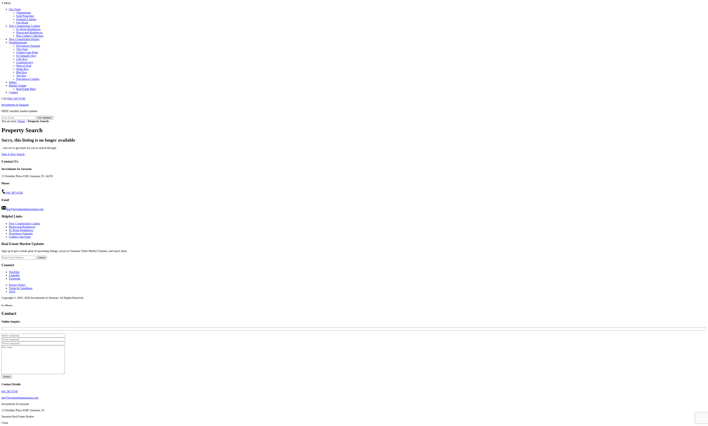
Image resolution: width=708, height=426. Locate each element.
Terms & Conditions (20, 288)
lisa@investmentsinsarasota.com (25, 209)
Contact (13, 92)
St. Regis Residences (28, 29)
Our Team (15, 9)
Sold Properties (25, 16)
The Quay (22, 49)
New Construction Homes (24, 39)
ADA (12, 291)
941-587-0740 (14, 192)
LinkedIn (14, 275)
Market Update (17, 85)
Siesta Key (22, 69)
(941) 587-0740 (16, 98)
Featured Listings (26, 19)
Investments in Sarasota (15, 104)
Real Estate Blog (26, 89)
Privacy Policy (17, 284)
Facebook (14, 278)
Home (21, 121)
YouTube (14, 272)
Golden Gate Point (27, 52)
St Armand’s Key (26, 55)
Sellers (13, 82)
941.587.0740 (9, 391)
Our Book (22, 22)
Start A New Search (13, 154)
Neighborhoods (18, 42)
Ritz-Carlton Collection (29, 35)
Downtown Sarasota (28, 45)
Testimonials (23, 12)
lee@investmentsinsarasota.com (19, 397)
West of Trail (23, 65)
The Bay (21, 75)
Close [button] (4, 422)
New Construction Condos (24, 25)
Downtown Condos (27, 79)
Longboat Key (24, 62)
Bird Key (21, 72)
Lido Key (21, 59)
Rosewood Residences (29, 32)
